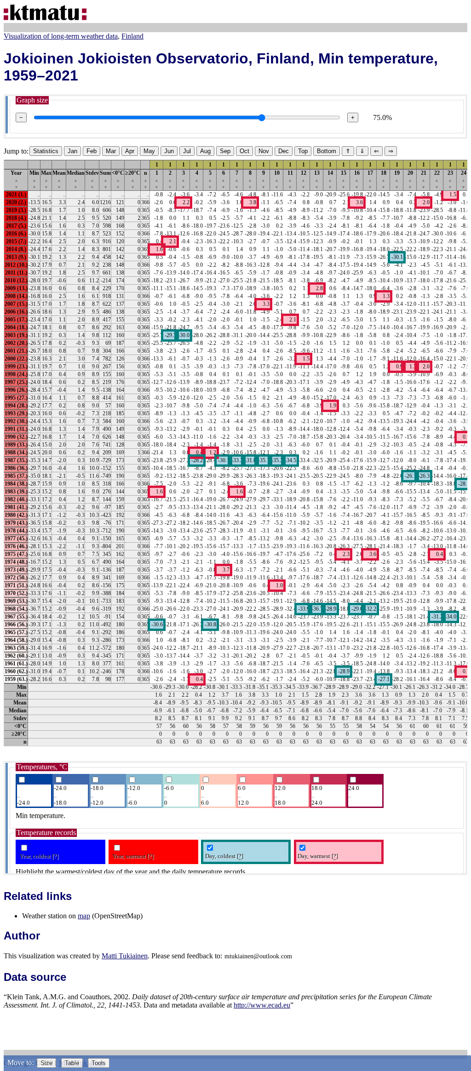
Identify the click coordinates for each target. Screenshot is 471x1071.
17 (370, 179)
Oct (244, 151)
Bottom (326, 151)
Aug (205, 151)
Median (76, 179)
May (149, 151)
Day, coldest (224, 856)
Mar (111, 151)
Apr (129, 151)
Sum (105, 179)
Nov (263, 151)
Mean (59, 179)
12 (303, 179)
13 (317, 179)
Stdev (92, 179)
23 (450, 179)
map (84, 916)
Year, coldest (38, 856)
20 (410, 179)
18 (383, 179)
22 (437, 179)
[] (55, 856)
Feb (91, 151)
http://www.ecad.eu (262, 1005)
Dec (283, 151)
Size (46, 1063)
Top (303, 151)
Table (72, 1063)
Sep (225, 151)
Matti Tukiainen (125, 956)
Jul (187, 151)
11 (290, 179)
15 (343, 179)
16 (357, 179)
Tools (99, 1063)
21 (423, 179)
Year (16, 179)
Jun (169, 151)
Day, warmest (318, 856)
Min (34, 179)
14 (330, 179)
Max (46, 179)
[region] (235, 453)
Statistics (45, 151)
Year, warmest (133, 856)
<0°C (118, 179)
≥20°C (132, 179)
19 (397, 179)
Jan (72, 151)
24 (463, 179)
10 (277, 179)
